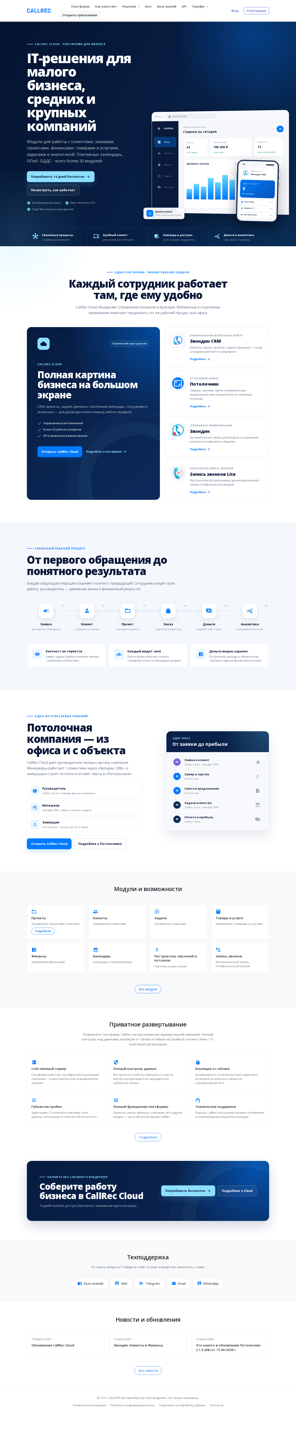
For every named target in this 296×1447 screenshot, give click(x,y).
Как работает (106, 6)
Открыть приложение (79, 15)
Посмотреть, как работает (53, 190)
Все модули (148, 989)
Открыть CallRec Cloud (60, 452)
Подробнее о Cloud (237, 1191)
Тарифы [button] (198, 6)
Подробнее (200, 359)
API (184, 6)
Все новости (148, 1370)
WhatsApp (208, 1283)
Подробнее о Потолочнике (100, 844)
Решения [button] (129, 6)
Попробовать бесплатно (188, 1191)
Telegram (149, 1283)
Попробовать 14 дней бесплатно (60, 176)
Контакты (217, 1405)
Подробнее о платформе (106, 452)
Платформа (80, 6)
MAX (121, 1283)
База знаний (166, 6)
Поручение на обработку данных (182, 1405)
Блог (148, 6)
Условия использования (89, 1405)
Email (178, 1283)
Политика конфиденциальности (132, 1405)
